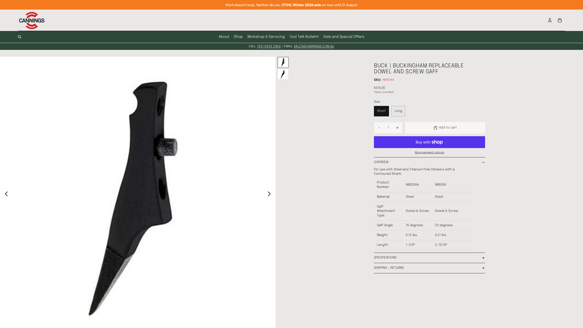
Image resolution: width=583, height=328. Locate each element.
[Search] (20, 37)
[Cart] (560, 20)
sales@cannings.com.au (314, 46)
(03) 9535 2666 (269, 46)
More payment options (429, 152)
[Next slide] (270, 195)
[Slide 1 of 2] (283, 62)
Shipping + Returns (389, 267)
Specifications (385, 257)
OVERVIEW (381, 162)
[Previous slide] (5, 195)
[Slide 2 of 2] (283, 74)
